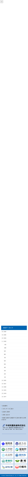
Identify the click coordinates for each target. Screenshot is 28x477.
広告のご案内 (6, 411)
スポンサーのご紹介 (8, 408)
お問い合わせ (6, 414)
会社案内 (4, 405)
